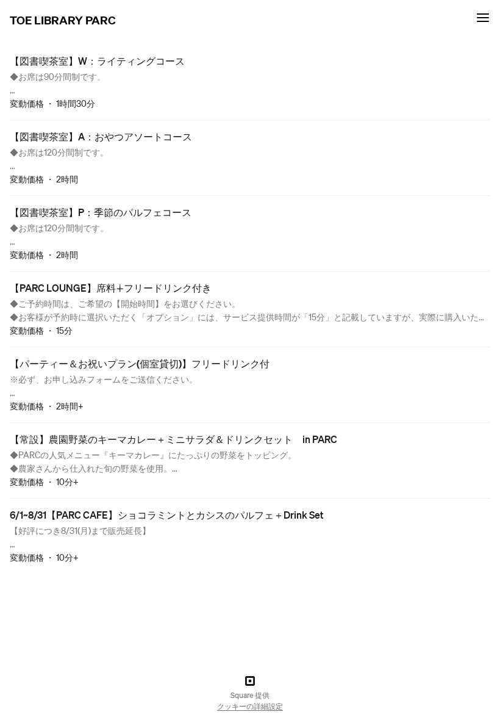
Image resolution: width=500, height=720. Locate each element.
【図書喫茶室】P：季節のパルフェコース (100, 212)
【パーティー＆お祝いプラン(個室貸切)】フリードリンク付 (140, 363)
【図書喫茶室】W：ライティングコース (97, 60)
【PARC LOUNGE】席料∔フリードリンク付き (111, 287)
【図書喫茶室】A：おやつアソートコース (101, 136)
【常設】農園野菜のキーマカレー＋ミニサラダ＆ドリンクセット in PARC (173, 439)
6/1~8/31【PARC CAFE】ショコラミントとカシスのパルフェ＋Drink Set (166, 514)
